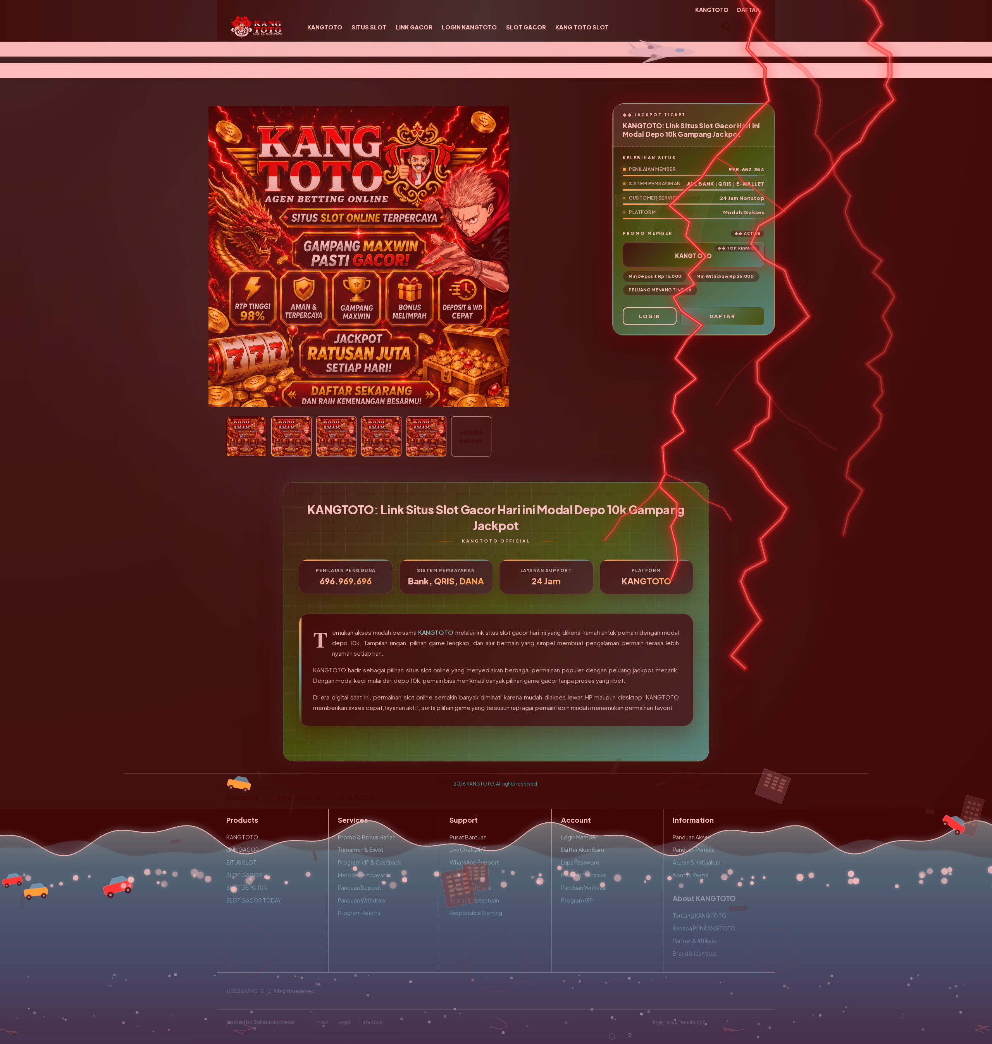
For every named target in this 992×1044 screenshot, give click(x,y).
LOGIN (649, 316)
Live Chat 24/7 (468, 849)
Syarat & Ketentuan (474, 900)
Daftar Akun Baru (582, 849)
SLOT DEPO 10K (246, 887)
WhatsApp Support (474, 862)
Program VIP (577, 900)
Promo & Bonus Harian (367, 837)
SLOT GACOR (244, 875)
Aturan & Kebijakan (696, 862)
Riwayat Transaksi (583, 875)
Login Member (579, 837)
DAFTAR (722, 316)
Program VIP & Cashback (369, 862)
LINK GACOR (242, 849)
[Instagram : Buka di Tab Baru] (746, 1022)
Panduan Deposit (359, 887)
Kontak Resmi (690, 875)
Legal (344, 1022)
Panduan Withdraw (362, 900)
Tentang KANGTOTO (700, 915)
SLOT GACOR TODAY (253, 900)
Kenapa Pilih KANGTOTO (704, 928)
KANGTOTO (435, 632)
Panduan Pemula (694, 849)
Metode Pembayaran (364, 875)
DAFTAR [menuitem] (748, 9)
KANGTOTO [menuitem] (711, 9)
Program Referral (360, 912)
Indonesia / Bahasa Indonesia (260, 1022)
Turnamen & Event (361, 849)
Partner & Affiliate (695, 940)
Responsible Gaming (476, 912)
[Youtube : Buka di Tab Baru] (761, 1022)
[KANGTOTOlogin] (256, 26)
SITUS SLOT (241, 862)
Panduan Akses (692, 837)
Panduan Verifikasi (583, 887)
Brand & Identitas (694, 953)
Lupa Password (580, 862)
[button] (743, 27)
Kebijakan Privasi (470, 887)
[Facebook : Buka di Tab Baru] (715, 1022)
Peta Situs (370, 1022)
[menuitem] (325, 27)
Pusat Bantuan (468, 837)
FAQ (455, 875)
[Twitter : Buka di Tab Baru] (730, 1022)
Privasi (320, 1022)
